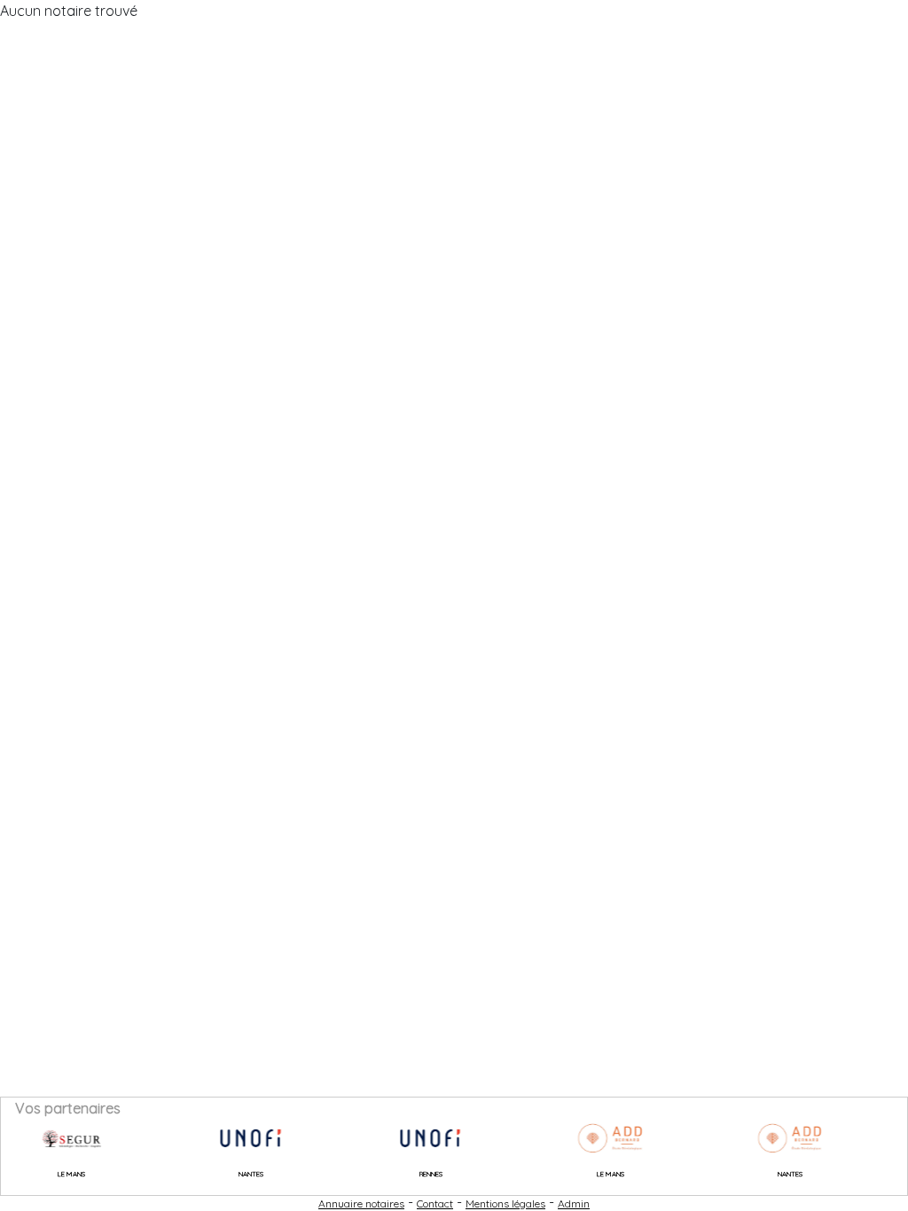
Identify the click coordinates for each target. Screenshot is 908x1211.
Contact (435, 1203)
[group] (53, 1138)
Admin (574, 1203)
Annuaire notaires (361, 1203)
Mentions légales (505, 1203)
